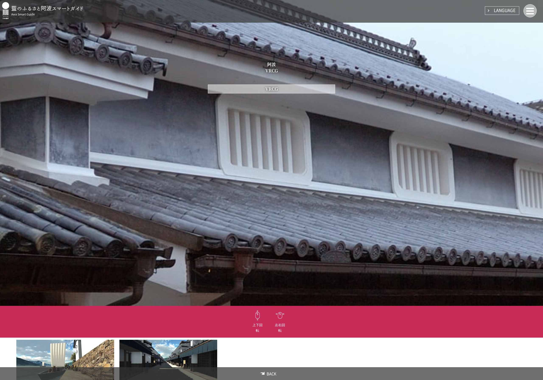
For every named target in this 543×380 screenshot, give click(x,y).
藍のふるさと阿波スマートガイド (47, 8)
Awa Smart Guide (23, 14)
